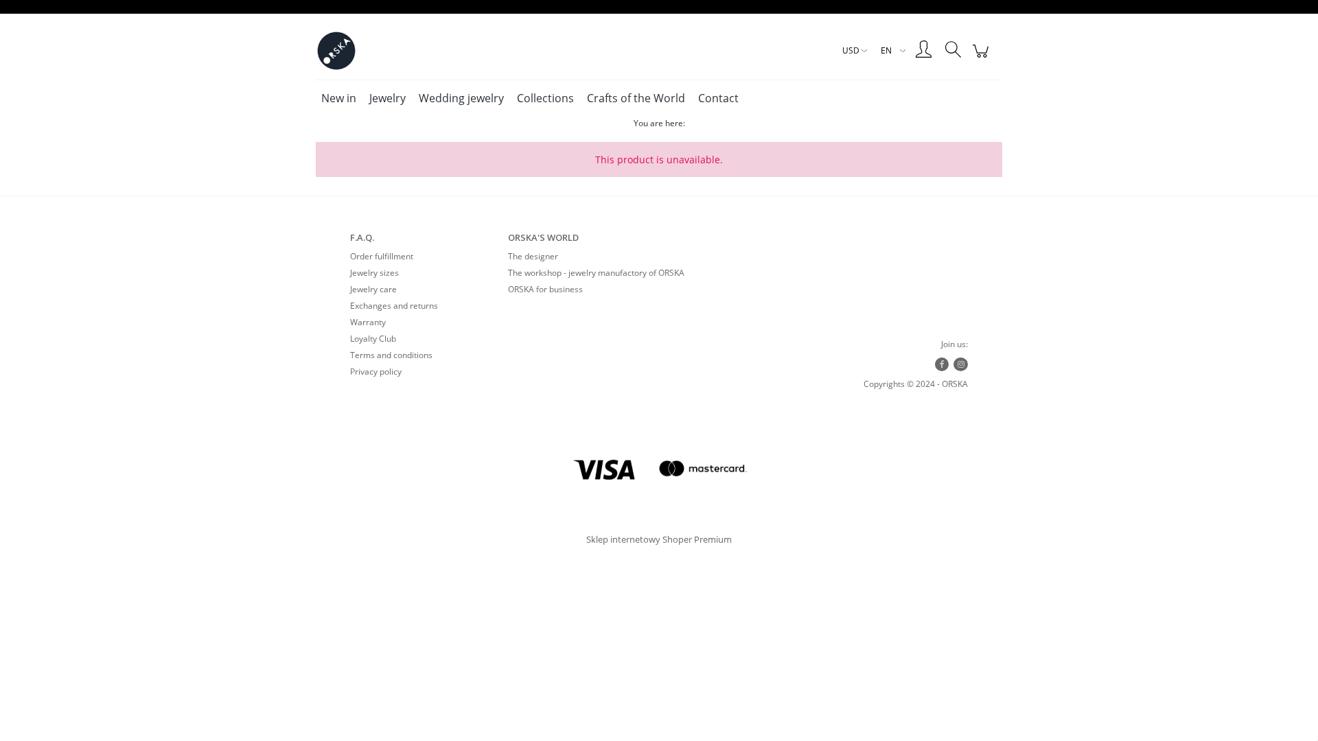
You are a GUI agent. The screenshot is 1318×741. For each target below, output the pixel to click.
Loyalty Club (373, 338)
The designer (533, 256)
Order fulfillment (381, 256)
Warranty (368, 322)
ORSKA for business (545, 289)
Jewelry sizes (374, 273)
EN (886, 50)
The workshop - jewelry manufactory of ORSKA (596, 273)
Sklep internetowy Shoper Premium (659, 539)
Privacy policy (376, 371)
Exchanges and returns (394, 305)
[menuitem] (339, 98)
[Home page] (336, 50)
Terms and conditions (391, 355)
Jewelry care (373, 289)
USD (850, 50)
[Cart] (983, 58)
